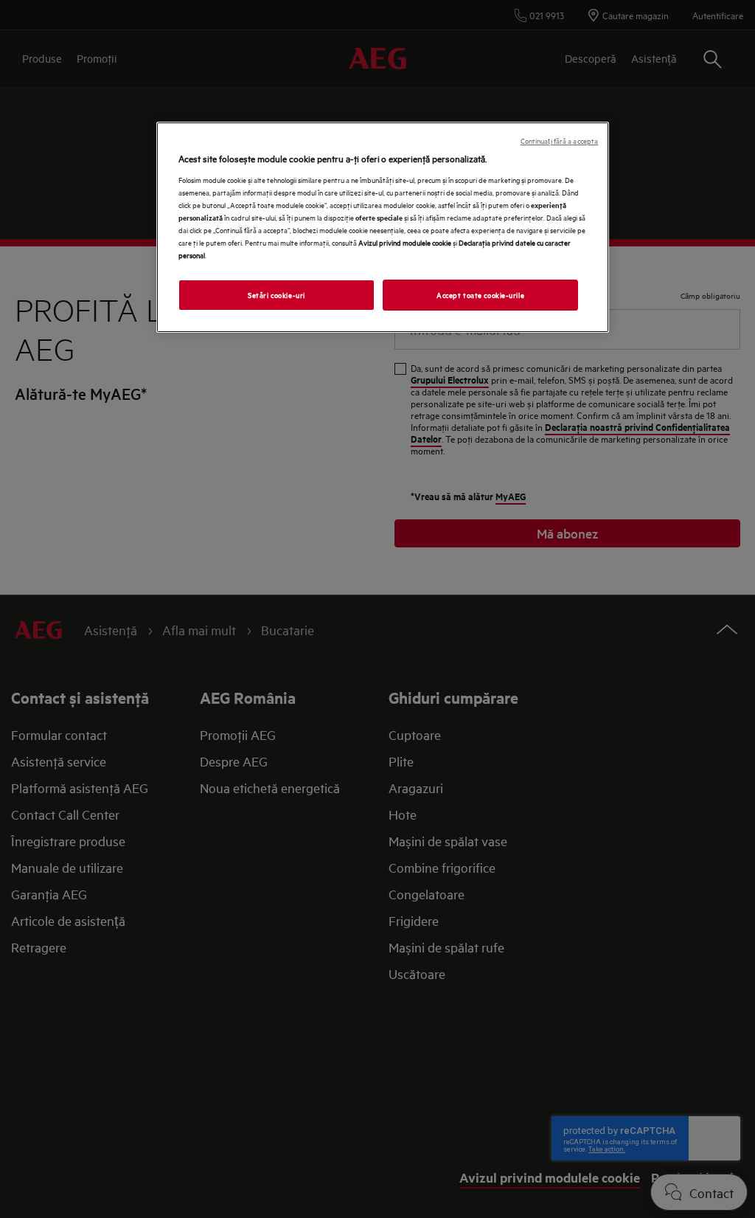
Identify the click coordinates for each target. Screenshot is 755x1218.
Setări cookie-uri (276, 294)
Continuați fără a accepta (560, 140)
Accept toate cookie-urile (480, 294)
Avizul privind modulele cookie (404, 242)
